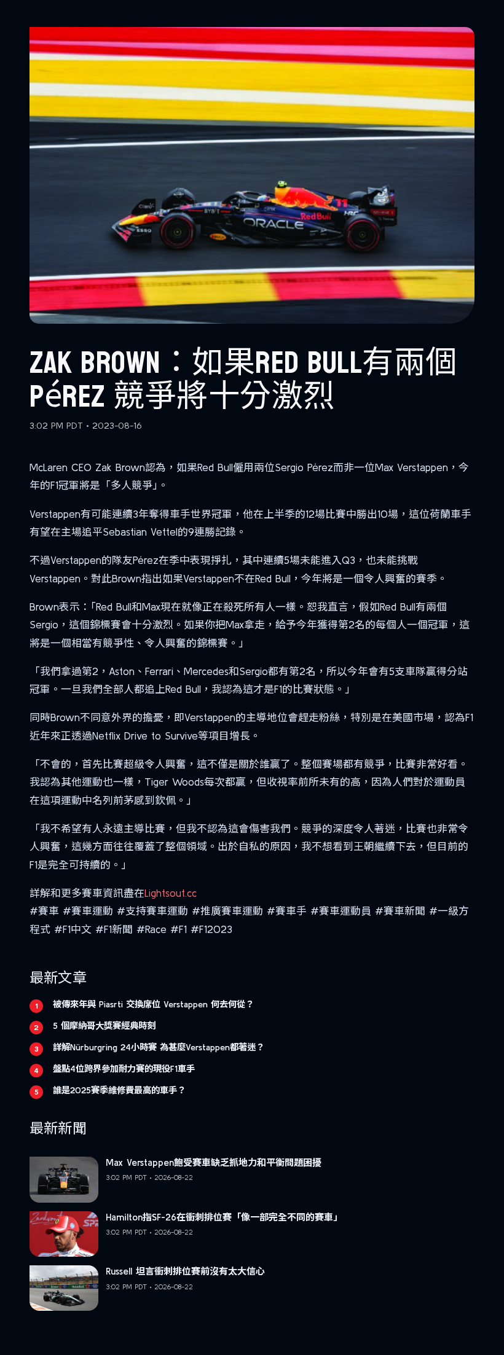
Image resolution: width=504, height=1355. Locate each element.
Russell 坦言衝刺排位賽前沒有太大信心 (185, 1271)
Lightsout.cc (170, 893)
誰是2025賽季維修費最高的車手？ (119, 1090)
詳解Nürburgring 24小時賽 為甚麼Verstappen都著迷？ (158, 1047)
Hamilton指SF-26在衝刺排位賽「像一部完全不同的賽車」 (224, 1217)
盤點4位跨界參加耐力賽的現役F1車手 (124, 1069)
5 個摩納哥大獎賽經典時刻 (104, 1026)
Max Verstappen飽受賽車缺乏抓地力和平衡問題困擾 (213, 1162)
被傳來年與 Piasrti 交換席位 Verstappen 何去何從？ (153, 1004)
